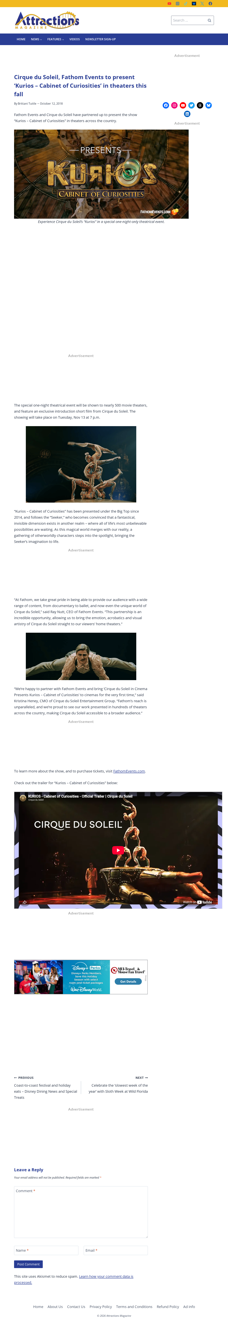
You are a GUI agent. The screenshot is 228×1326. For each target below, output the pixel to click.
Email (91, 1250)
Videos (74, 39)
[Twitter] (202, 3)
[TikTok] (185, 3)
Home (21, 39)
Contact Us (76, 1306)
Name (22, 1250)
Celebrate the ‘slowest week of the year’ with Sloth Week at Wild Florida (118, 1085)
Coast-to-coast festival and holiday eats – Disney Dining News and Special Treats (45, 1088)
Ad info (189, 1306)
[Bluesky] (194, 3)
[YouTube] (169, 3)
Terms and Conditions (134, 1306)
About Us (55, 1306)
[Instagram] (177, 3)
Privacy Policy (101, 1306)
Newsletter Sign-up (100, 39)
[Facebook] (210, 3)
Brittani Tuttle (27, 104)
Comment (25, 1191)
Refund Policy (168, 1306)
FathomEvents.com (129, 771)
